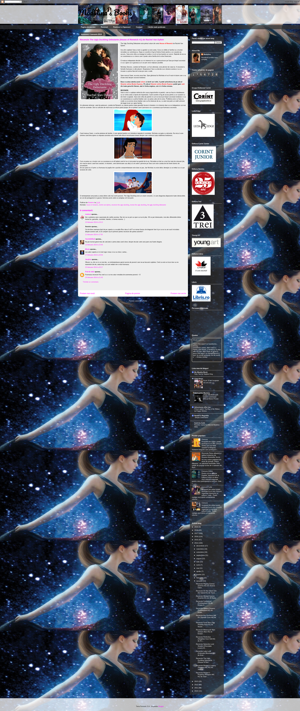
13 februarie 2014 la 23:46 (94, 245)
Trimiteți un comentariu (90, 282)
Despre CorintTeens (201, 417)
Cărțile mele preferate (156, 27)
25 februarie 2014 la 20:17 (94, 267)
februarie (200, 578)
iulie (198, 562)
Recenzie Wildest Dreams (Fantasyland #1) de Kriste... (205, 610)
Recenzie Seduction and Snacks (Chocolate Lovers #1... (205, 646)
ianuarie (199, 581)
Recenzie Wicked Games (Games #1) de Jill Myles (206, 597)
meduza (88, 214)
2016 (196, 536)
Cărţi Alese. (198, 379)
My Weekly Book (201, 372)
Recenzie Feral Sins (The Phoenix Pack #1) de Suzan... (205, 624)
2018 (196, 530)
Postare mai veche (178, 293)
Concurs (205, 439)
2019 (196, 527)
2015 (196, 540)
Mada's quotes (198, 339)
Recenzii (104, 27)
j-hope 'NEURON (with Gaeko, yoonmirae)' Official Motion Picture (210, 397)
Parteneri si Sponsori (122, 27)
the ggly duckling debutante (156, 205)
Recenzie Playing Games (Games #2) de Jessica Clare (205, 586)
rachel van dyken (105, 205)
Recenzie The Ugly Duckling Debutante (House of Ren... (204, 660)
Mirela (87, 249)
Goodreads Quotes (215, 361)
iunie (198, 565)
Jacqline (88, 259)
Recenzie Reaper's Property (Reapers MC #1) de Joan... (205, 675)
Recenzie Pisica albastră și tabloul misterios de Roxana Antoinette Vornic (211, 455)
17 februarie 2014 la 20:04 (94, 255)
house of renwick (92, 205)
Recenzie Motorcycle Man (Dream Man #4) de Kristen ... (205, 632)
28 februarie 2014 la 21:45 (94, 277)
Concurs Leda (207, 487)
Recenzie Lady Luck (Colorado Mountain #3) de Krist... (205, 653)
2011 (196, 688)
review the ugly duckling (138, 205)
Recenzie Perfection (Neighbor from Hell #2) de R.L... (205, 639)
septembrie (200, 555)
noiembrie (200, 549)
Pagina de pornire (88, 27)
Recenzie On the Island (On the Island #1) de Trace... (206, 592)
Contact (139, 27)
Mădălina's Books (105, 12)
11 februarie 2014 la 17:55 (94, 234)
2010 (196, 691)
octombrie (200, 552)
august (199, 558)
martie (199, 574)
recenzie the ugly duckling (120, 205)
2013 (196, 681)
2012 (196, 685)
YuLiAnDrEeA (90, 239)
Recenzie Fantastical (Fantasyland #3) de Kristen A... (204, 603)
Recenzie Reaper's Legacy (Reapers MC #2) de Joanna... (206, 667)
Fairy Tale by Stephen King (203, 374)
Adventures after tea (202, 407)
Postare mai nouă (87, 293)
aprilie (198, 571)
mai (198, 568)
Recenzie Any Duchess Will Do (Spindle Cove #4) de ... (206, 617)
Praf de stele (89, 272)
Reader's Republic (201, 415)
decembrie (200, 546)
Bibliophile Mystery (202, 393)
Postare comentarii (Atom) (138, 301)
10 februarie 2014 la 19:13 (94, 222)
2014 (196, 543)
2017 (196, 533)
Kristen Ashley (202, 357)
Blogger (160, 706)
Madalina (207, 54)
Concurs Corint (207, 471)
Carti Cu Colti (199, 423)
